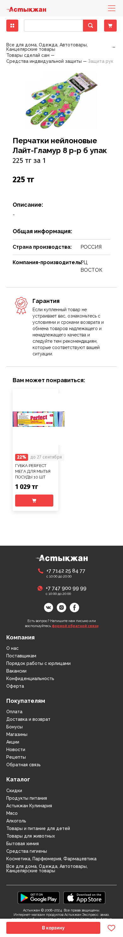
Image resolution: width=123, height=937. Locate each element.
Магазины (16, 734)
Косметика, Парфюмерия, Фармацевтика (51, 859)
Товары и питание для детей (38, 828)
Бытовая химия (22, 843)
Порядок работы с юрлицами (38, 663)
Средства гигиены (26, 851)
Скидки (14, 790)
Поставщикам (21, 656)
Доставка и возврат (28, 719)
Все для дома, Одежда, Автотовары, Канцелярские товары (47, 868)
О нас (12, 648)
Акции (12, 742)
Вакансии (16, 671)
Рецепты (16, 757)
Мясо (12, 813)
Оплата (14, 711)
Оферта (15, 686)
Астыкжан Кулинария (29, 806)
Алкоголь (16, 821)
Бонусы (14, 727)
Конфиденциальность (30, 678)
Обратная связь (23, 764)
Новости (15, 749)
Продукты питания (26, 798)
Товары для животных (30, 836)
